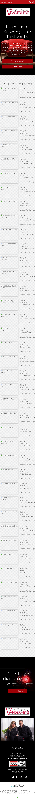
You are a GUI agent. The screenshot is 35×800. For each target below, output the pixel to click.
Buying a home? (17, 66)
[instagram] (26, 777)
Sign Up (10, 2)
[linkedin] (17, 777)
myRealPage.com (17, 786)
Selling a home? (17, 61)
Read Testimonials (17, 691)
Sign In (3, 2)
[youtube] (22, 777)
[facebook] (9, 777)
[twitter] (13, 777)
